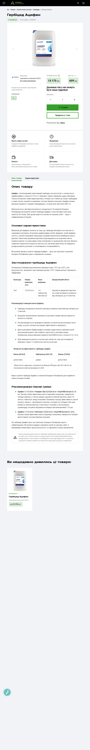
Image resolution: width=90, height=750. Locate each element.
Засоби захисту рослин (24, 9)
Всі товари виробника (28, 81)
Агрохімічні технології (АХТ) (30, 78)
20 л (13, 98)
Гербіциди (36, 9)
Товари (13, 9)
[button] (13, 49)
